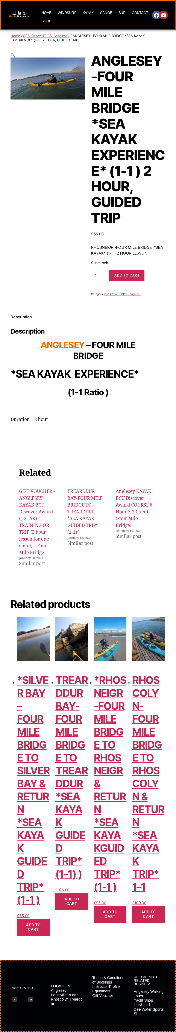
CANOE (106, 13)
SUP (122, 13)
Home (15, 36)
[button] (13, 55)
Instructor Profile (106, 986)
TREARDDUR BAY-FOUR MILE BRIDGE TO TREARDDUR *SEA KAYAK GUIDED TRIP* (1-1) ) (85, 512)
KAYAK (88, 13)
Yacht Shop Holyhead (143, 1002)
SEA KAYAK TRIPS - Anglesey (46, 36)
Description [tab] (21, 317)
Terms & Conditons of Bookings (108, 980)
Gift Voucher (102, 995)
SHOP (46, 21)
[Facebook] (156, 15)
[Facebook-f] (14, 999)
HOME (46, 13)
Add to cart (127, 275)
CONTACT (140, 13)
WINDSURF (67, 13)
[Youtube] (163, 15)
